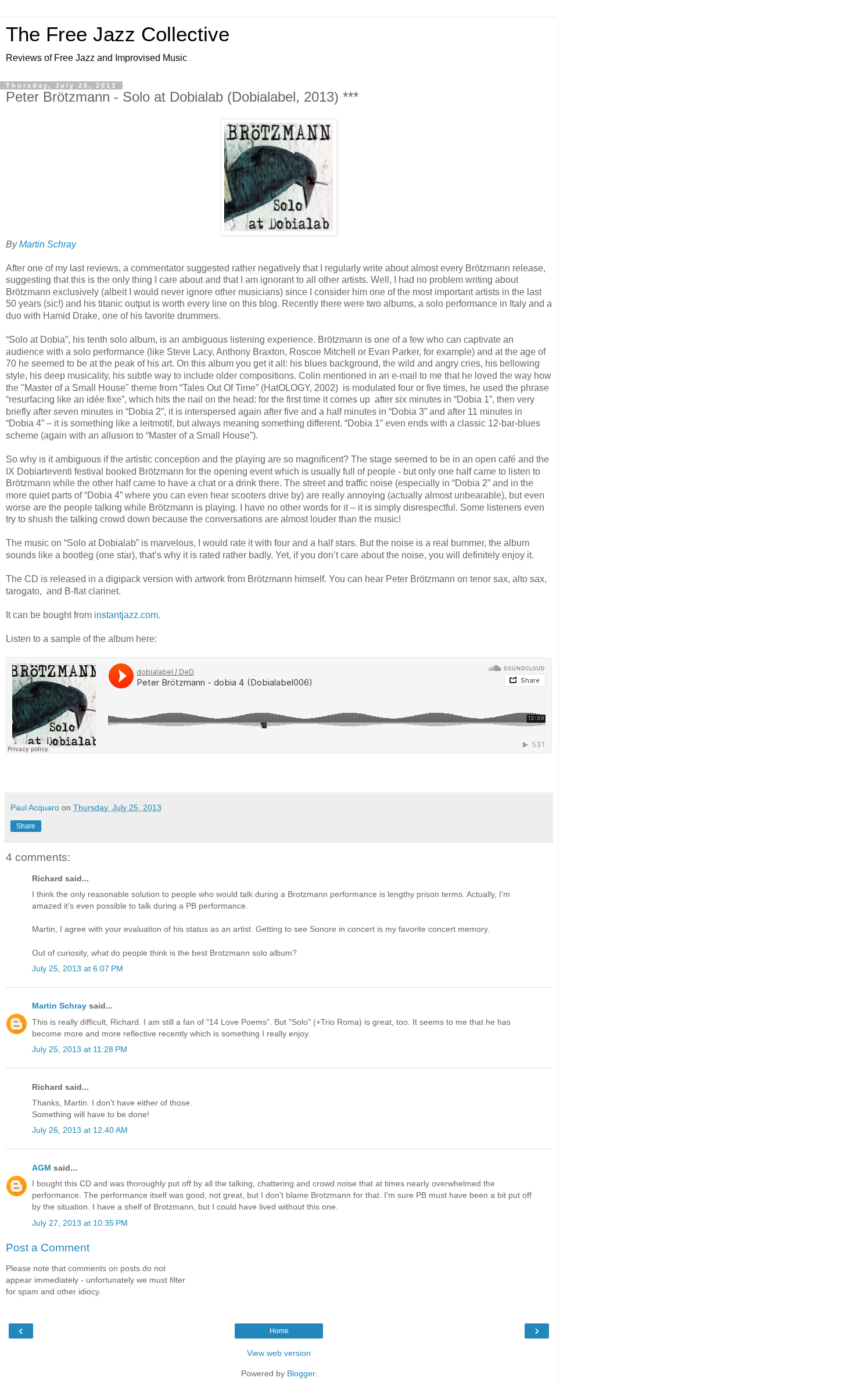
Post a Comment (47, 1248)
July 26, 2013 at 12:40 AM (80, 1130)
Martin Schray (47, 244)
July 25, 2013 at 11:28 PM (79, 1049)
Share (25, 826)
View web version (279, 1353)
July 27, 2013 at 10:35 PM (80, 1223)
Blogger (301, 1373)
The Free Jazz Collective (117, 34)
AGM (41, 1167)
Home (279, 1331)
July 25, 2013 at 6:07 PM (77, 968)
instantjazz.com (126, 615)
